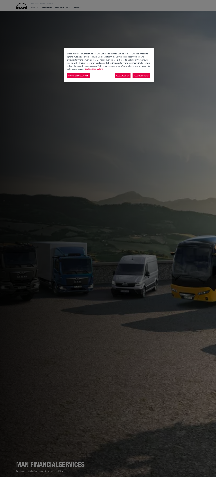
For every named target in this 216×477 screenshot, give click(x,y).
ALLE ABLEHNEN (122, 76)
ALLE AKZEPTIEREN (141, 76)
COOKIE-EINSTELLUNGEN (78, 76)
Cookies (88, 69)
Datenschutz (97, 69)
